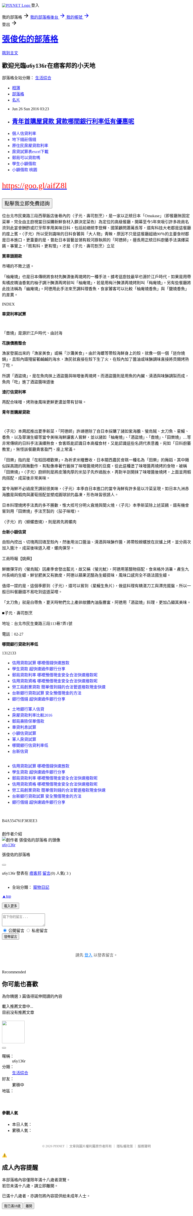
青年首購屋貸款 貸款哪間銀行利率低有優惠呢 (73, 121)
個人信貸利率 (24, 133)
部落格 (18, 94)
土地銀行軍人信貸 (28, 709)
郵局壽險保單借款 (28, 721)
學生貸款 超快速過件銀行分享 (38, 669)
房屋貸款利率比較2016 (32, 715)
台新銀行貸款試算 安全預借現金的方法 (46, 693)
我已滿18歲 (12, 1206)
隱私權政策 (125, 1146)
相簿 (16, 88)
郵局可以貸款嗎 (26, 158)
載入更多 (10, 906)
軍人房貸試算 (24, 739)
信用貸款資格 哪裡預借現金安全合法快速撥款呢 (55, 681)
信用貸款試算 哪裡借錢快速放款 (40, 663)
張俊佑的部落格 (30, 39)
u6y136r (8, 845)
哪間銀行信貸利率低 (30, 745)
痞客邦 (35, 873)
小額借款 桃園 (24, 170)
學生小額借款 (24, 164)
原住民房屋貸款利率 (30, 145)
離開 (29, 1206)
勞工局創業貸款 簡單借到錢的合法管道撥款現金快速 (59, 687)
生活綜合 (43, 78)
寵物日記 (41, 887)
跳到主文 (10, 53)
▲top (6, 896)
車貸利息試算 (24, 727)
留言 (46, 873)
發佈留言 (10, 937)
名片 (16, 100)
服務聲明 (144, 1146)
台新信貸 (20, 751)
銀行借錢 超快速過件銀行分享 (38, 699)
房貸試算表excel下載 (30, 152)
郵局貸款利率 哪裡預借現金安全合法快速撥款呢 (55, 675)
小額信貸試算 (24, 733)
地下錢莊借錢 (24, 139)
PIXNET (59, 1146)
